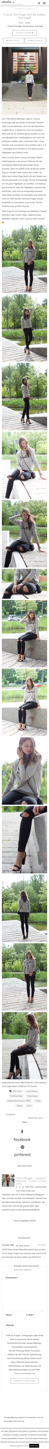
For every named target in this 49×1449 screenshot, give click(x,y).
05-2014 (17, 1091)
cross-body (31, 1091)
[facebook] (16, 1187)
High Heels (32, 1096)
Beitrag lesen (13, 40)
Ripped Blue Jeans (36, 1118)
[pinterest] (22, 1187)
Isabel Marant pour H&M (19, 1100)
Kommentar (12, 1277)
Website (10, 1325)
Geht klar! (34, 1446)
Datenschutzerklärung (18, 1446)
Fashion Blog (17, 1096)
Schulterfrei (9, 1114)
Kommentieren (34, 40)
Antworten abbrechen (22, 1270)
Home (20, 23)
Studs (19, 1105)
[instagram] (19, 1187)
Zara (29, 1105)
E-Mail (30, 1315)
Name (9, 1315)
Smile (37, 1100)
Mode (28, 23)
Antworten (41, 1245)
